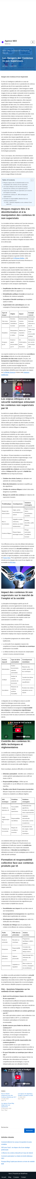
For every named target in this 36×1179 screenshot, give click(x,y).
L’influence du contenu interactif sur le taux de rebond (17, 1153)
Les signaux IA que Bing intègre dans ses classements (7, 1105)
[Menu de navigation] (33, 42)
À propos (16, 1177)
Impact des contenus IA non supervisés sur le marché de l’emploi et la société (17, 191)
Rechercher (4, 1127)
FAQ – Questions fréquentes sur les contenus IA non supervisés (19, 203)
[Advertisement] (18, 19)
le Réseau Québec (18, 258)
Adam (6, 66)
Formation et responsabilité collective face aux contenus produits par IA (15, 199)
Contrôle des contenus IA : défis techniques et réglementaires (15, 195)
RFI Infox (12, 562)
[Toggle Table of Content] (31, 180)
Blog (9, 50)
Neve (10, 1173)
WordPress (24, 1173)
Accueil (4, 50)
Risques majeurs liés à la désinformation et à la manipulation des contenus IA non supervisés (15, 183)
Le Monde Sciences (9, 372)
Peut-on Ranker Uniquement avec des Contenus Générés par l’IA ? (8, 1095)
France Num (6, 558)
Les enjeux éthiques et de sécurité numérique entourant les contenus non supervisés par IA (15, 187)
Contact (23, 1177)
